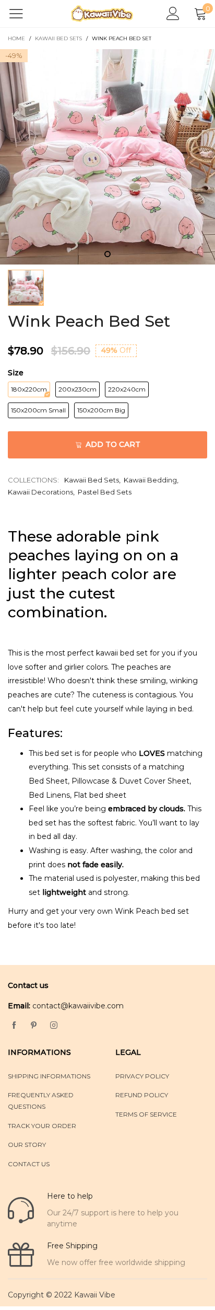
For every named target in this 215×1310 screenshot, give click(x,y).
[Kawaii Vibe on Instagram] (53, 1025)
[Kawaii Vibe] (102, 13)
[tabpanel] (107, 157)
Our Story (27, 1144)
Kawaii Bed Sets (91, 480)
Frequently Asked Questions (41, 1100)
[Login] (173, 14)
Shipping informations (49, 1076)
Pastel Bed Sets (105, 492)
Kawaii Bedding (150, 480)
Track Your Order (42, 1126)
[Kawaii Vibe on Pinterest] (34, 1025)
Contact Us (29, 1164)
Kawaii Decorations (40, 492)
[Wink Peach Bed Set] (107, 157)
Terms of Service (146, 1114)
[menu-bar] (23, 13)
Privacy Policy (142, 1076)
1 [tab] (107, 254)
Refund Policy (141, 1095)
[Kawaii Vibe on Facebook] (14, 1025)
